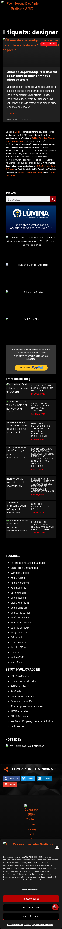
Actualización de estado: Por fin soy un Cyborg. (42, 388)
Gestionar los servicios (30, 890)
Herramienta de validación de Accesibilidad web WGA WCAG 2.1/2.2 (31, 226)
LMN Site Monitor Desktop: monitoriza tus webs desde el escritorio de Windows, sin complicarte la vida (42, 484)
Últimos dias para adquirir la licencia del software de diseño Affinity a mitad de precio (31, 75)
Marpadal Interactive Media (30, 172)
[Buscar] (53, 199)
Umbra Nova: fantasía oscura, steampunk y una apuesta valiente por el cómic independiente (41, 429)
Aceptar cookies (31, 898)
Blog (17, 132)
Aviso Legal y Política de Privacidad (38, 924)
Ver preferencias (31, 916)
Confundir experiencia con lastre (40, 506)
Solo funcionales (31, 907)
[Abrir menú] (57, 17)
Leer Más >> (11, 113)
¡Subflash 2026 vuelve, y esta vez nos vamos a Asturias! (41, 407)
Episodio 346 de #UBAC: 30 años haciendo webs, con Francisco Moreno (42, 526)
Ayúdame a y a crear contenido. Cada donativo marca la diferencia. (31, 354)
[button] (57, 846)
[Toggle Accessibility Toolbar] (55, 907)
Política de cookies (15, 924)
